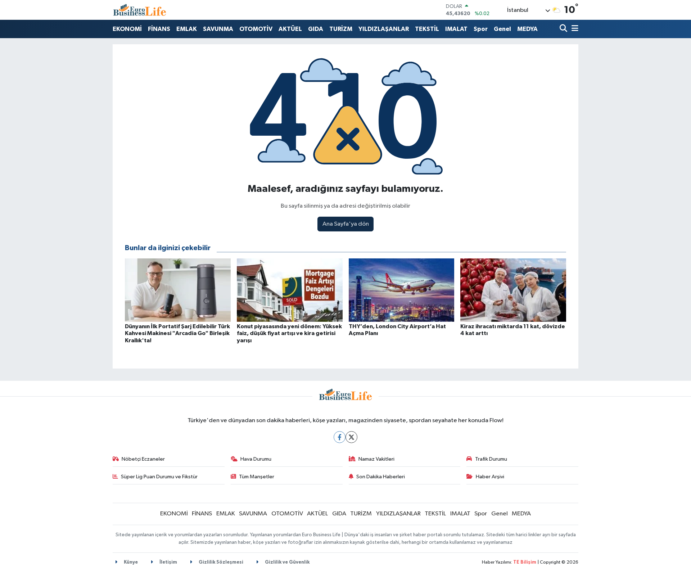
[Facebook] (340, 437)
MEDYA (527, 29)
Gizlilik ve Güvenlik (287, 562)
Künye (130, 562)
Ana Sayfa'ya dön (345, 224)
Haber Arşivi (490, 476)
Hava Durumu (255, 459)
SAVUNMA (218, 29)
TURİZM (340, 29)
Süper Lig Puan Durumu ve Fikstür (159, 476)
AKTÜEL (290, 29)
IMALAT (456, 29)
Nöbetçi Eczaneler (143, 459)
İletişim (167, 562)
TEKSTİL (427, 29)
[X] (351, 437)
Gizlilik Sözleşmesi (220, 562)
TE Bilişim (524, 562)
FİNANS (159, 29)
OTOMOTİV (255, 29)
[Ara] (564, 29)
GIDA (315, 29)
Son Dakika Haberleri (380, 476)
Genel (502, 29)
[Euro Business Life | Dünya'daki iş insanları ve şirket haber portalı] (140, 10)
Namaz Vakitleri (376, 459)
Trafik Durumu (491, 459)
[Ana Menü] (574, 29)
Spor (481, 29)
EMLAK (186, 29)
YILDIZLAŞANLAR (383, 29)
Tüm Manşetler (256, 476)
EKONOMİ (127, 29)
